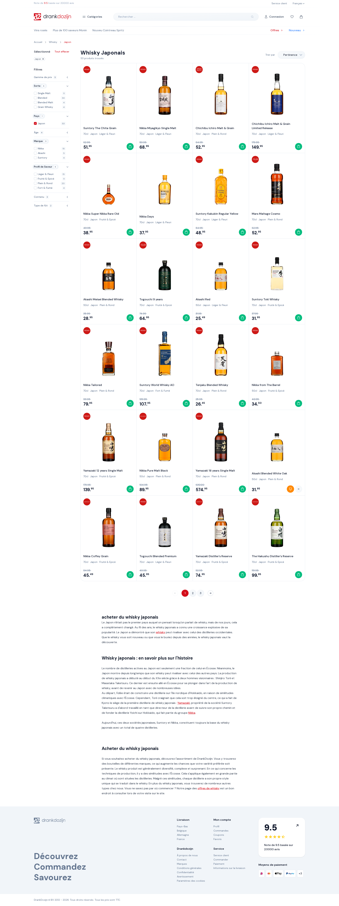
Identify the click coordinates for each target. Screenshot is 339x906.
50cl (86, 305)
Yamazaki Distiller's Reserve (214, 556)
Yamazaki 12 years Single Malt (103, 470)
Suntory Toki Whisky (265, 299)
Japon (38, 59)
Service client (221, 855)
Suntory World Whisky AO (156, 385)
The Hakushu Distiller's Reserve (272, 556)
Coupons (218, 834)
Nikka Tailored (92, 385)
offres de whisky (208, 788)
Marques (182, 863)
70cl (85, 133)
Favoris (217, 839)
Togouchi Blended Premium (157, 556)
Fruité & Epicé (107, 219)
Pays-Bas (182, 826)
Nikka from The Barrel (266, 385)
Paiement (218, 863)
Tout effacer (62, 51)
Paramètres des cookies (191, 880)
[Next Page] (210, 593)
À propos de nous (187, 855)
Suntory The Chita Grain (99, 128)
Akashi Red (203, 299)
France (181, 839)
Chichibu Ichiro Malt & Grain (215, 128)
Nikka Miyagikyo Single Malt (157, 128)
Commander (220, 859)
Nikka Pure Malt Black (153, 470)
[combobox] (291, 55)
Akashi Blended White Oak (269, 473)
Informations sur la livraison (229, 868)
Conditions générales (189, 868)
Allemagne (183, 834)
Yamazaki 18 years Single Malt (215, 470)
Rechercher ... (126, 17)
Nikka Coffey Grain (95, 556)
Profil (216, 826)
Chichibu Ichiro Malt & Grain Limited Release (271, 126)
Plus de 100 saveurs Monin (70, 30)
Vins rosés (40, 30)
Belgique (182, 830)
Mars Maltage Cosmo (266, 214)
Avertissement (185, 876)
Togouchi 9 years (151, 299)
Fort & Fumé (163, 390)
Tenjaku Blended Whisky (212, 385)
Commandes (220, 830)
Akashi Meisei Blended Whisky (103, 299)
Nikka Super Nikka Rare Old (101, 214)
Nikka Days (146, 216)
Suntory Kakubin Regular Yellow (217, 214)
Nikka (191, 713)
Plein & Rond (219, 133)
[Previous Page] (175, 593)
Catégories (94, 17)
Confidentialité (185, 872)
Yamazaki (183, 703)
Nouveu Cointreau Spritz (108, 30)
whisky (160, 632)
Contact (182, 859)
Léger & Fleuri (107, 133)
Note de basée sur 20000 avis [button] (54, 3)
